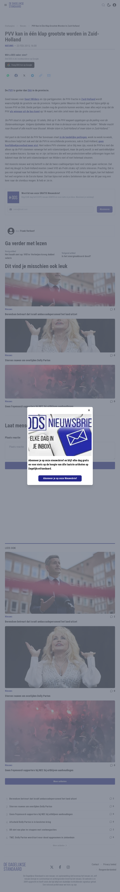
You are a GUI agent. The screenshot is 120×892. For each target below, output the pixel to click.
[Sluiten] (89, 410)
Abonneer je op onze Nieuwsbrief (60, 478)
